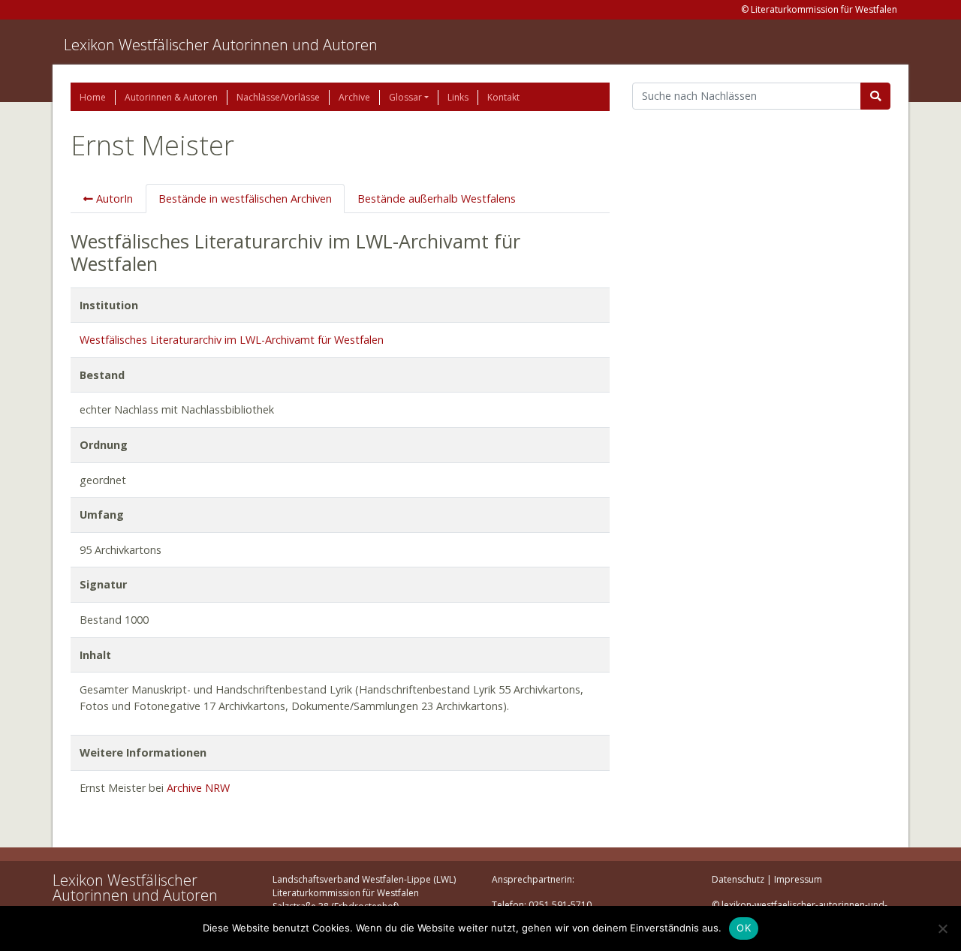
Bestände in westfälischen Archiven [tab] (245, 198)
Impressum (798, 879)
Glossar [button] (405, 97)
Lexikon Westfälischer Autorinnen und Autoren (221, 45)
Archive (354, 97)
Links (457, 97)
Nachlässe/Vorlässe (278, 97)
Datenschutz (738, 879)
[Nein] (942, 928)
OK (744, 928)
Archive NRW (198, 788)
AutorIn (113, 198)
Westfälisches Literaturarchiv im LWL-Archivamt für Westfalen (232, 340)
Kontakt (503, 97)
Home (93, 97)
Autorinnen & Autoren (171, 97)
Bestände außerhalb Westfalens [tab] (436, 198)
